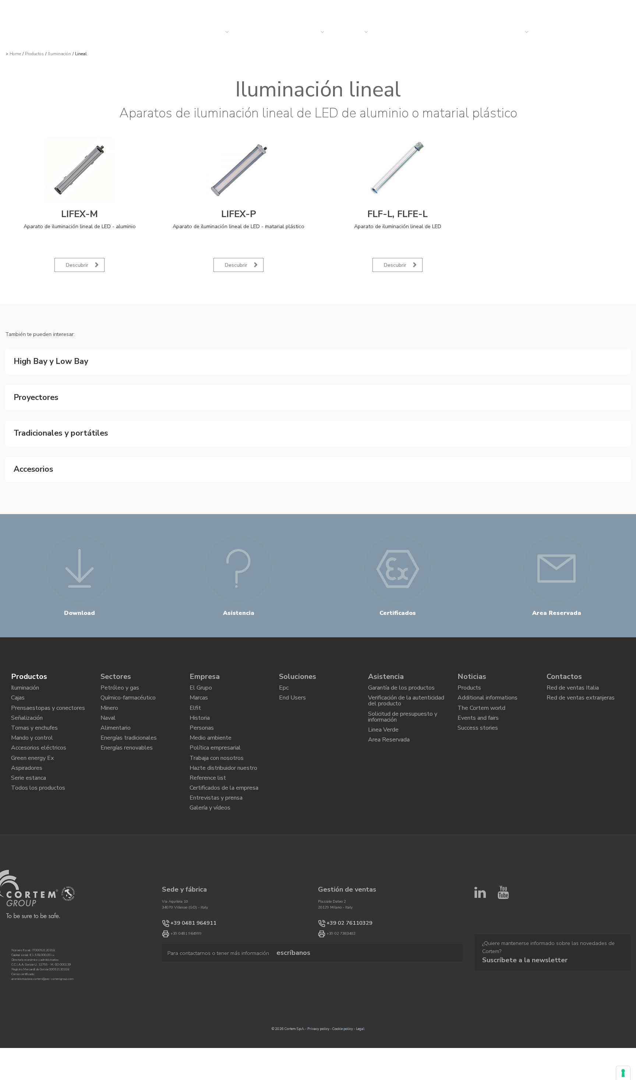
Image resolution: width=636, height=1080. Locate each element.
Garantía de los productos (401, 669)
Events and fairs (478, 706)
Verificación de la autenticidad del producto (406, 684)
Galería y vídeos (210, 820)
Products (469, 669)
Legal (360, 1043)
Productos (34, 54)
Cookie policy (342, 1043)
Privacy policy (318, 1043)
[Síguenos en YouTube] (503, 910)
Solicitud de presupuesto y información (402, 704)
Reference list (208, 782)
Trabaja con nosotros (217, 757)
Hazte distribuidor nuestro (223, 770)
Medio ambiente (211, 732)
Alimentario (115, 719)
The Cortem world (481, 694)
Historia (200, 706)
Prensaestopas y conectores (48, 694)
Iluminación (59, 54)
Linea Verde (383, 720)
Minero (109, 694)
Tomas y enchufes (34, 719)
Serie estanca (28, 782)
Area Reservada (389, 733)
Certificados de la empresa (224, 795)
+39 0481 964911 (186, 937)
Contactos (506, 32)
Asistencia (386, 655)
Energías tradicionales (128, 732)
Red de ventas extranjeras (581, 681)
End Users (292, 681)
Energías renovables (126, 744)
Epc (284, 669)
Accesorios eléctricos (38, 744)
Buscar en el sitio (561, 7)
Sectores (304, 32)
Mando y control (32, 732)
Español (618, 7)
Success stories (477, 719)
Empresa (350, 32)
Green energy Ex (32, 757)
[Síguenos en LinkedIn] (480, 910)
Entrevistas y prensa (216, 808)
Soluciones (259, 31)
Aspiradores (26, 770)
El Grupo (201, 669)
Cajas (18, 681)
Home (15, 54)
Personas (202, 719)
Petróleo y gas (119, 669)
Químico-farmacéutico (128, 681)
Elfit (195, 694)
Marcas (199, 681)
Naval (108, 706)
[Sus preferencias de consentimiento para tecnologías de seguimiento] (623, 1073)
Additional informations (487, 681)
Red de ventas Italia (573, 669)
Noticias (394, 31)
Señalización (27, 706)
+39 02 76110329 (342, 937)
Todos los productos (38, 795)
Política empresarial (215, 744)
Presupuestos (563, 31)
